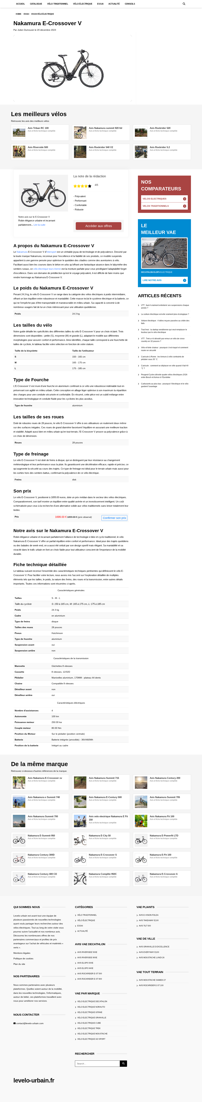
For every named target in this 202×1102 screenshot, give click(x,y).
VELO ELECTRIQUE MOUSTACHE (92, 1034)
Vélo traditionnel (57, 4)
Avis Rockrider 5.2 (160, 147)
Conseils (130, 4)
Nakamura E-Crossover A (164, 874)
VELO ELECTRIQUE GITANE (89, 1012)
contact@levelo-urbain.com (30, 1023)
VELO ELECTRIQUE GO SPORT (91, 1039)
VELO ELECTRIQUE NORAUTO (91, 1007)
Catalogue (36, 4)
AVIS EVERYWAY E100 (149, 952)
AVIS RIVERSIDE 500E (87, 952)
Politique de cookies (23, 958)
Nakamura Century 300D (41, 854)
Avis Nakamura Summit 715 (104, 778)
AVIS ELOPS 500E (85, 963)
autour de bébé (21, 997)
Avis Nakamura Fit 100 (162, 816)
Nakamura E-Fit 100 (160, 854)
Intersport (51, 251)
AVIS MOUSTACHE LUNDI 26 (151, 957)
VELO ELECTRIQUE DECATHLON (92, 1001)
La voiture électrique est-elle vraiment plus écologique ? (165, 314)
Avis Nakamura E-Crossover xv (45, 778)
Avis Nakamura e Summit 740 (44, 797)
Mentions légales (21, 953)
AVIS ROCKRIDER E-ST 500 (89, 974)
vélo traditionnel (87, 915)
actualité (82, 931)
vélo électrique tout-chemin (47, 268)
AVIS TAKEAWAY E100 (149, 920)
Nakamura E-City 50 (100, 835)
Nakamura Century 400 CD (42, 874)
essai (80, 926)
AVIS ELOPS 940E (85, 968)
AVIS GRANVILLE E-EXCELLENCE (154, 947)
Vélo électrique (82, 4)
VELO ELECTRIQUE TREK (89, 1028)
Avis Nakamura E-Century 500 (105, 797)
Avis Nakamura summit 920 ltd (105, 128)
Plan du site (19, 964)
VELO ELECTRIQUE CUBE (89, 1023)
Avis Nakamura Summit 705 (165, 797)
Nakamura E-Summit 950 (41, 835)
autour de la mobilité (51, 989)
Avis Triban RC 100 (38, 128)
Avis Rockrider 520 (160, 128)
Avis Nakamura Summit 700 (43, 816)
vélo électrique (86, 920)
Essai (100, 4)
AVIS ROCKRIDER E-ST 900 (89, 979)
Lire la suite (39, 224)
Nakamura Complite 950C (103, 874)
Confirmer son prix (114, 518)
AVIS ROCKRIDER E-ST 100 (151, 985)
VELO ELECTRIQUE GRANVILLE (91, 1018)
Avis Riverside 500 (38, 147)
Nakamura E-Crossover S (103, 854)
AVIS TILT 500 (145, 926)
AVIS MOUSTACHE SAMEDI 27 (152, 980)
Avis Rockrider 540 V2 (101, 147)
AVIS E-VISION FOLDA (148, 915)
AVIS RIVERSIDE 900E (87, 957)
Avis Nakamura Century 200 (165, 778)
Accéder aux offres (98, 226)
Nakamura (22, 251)
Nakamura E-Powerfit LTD (164, 835)
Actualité (114, 4)
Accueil (20, 4)
